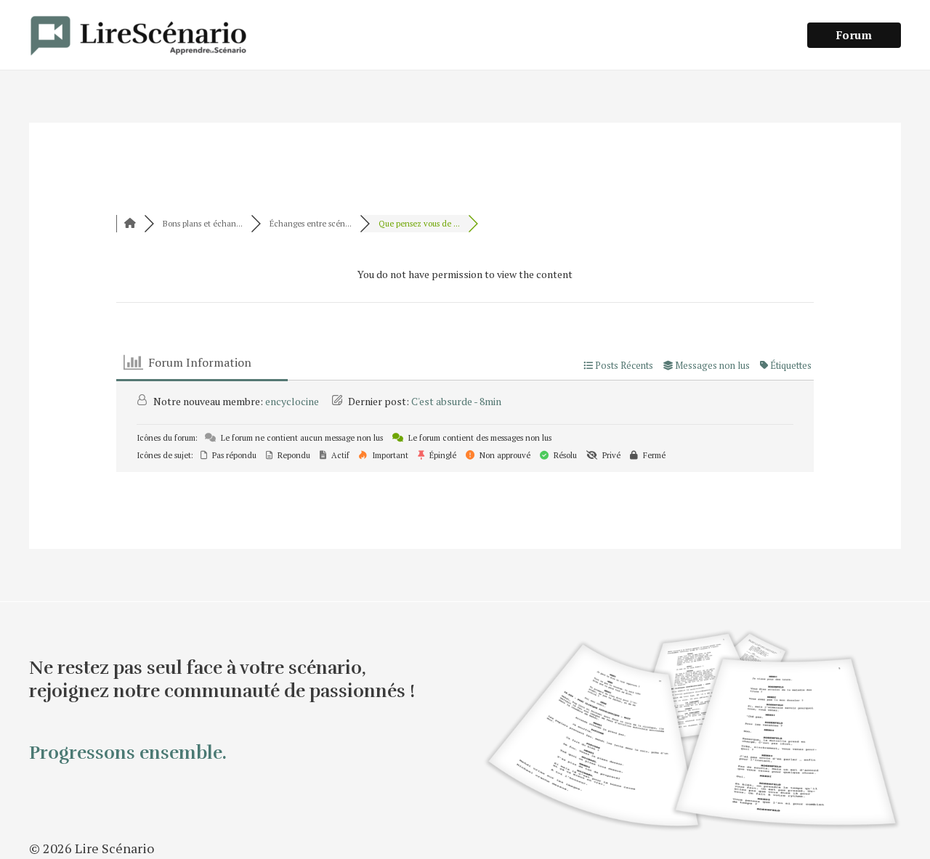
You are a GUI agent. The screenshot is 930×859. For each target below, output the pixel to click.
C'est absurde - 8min (456, 401)
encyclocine (292, 401)
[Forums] (130, 224)
